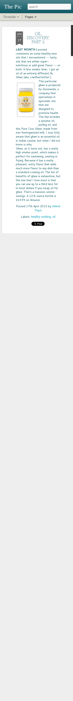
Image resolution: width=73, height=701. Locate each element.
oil (54, 216)
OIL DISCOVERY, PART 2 (38, 38)
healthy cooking (41, 216)
